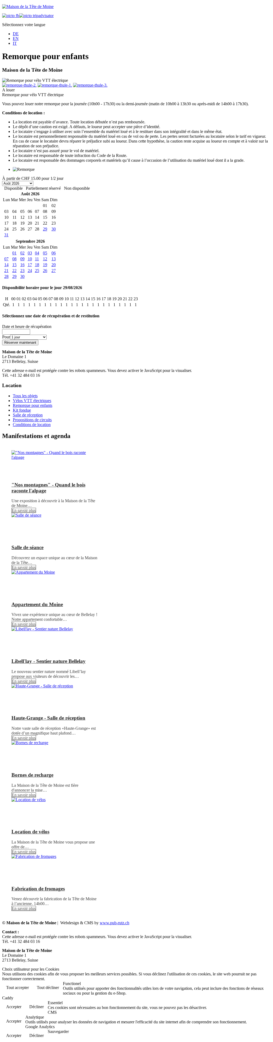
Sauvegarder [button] (58, 1031)
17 (30, 264)
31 (6, 235)
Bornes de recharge (32, 775)
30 (53, 229)
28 (6, 276)
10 (30, 259)
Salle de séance (27, 547)
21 (6, 270)
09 (22, 259)
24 (30, 270)
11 (37, 259)
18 (37, 264)
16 (22, 264)
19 (45, 264)
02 (22, 253)
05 (45, 253)
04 (37, 253)
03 (30, 253)
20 (53, 264)
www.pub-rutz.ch (114, 923)
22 (14, 270)
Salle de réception (28, 415)
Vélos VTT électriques (32, 400)
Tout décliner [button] (48, 987)
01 (14, 253)
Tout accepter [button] (17, 987)
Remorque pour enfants (32, 405)
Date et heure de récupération (26, 326)
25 (37, 270)
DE (16, 33)
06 (53, 253)
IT (15, 43)
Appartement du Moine (37, 604)
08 (14, 259)
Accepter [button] (13, 1006)
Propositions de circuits (32, 419)
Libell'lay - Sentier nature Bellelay (48, 661)
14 (6, 264)
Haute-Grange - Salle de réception (48, 718)
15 (14, 264)
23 (22, 270)
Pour (6, 337)
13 (53, 259)
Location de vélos (30, 831)
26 (45, 270)
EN (16, 38)
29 (45, 229)
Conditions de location (32, 424)
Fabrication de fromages (38, 888)
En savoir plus (24, 510)
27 (53, 270)
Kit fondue (22, 410)
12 (45, 259)
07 (6, 259)
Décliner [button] (36, 1006)
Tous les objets (25, 396)
